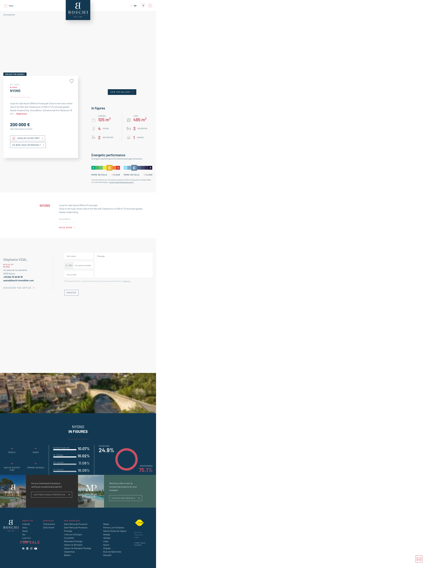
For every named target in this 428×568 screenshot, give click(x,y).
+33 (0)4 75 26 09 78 (13, 277)
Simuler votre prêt (28, 138)
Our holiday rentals (123, 498)
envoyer (71, 293)
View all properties (26, 555)
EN (135, 6)
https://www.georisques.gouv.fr (121, 182)
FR (131, 6)
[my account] (150, 6)
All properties (9, 15)
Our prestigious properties (49, 494)
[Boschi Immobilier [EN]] (78, 10)
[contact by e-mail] (419, 559)
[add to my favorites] (72, 81)
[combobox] (69, 265)
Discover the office (17, 288)
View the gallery (122, 92)
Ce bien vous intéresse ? (26, 145)
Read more (21, 113)
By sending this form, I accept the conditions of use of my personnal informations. (98, 281)
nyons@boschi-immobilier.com (18, 280)
